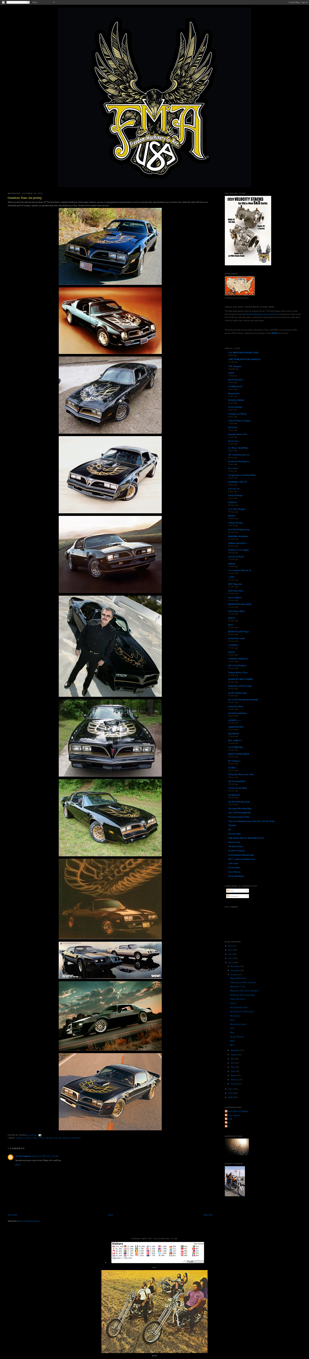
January (234, 1083)
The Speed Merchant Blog (240, 808)
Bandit (19, 1138)
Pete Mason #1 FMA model (242, 1011)
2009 (230, 1097)
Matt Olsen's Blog (236, 611)
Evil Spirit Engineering (238, 529)
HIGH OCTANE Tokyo (238, 631)
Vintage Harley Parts (238, 672)
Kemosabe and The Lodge (240, 685)
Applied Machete (235, 726)
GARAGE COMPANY (238, 658)
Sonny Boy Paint (235, 706)
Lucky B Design (235, 495)
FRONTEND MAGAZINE (240, 604)
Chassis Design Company (239, 420)
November (235, 970)
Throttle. (232, 825)
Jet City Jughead (23, 1156)
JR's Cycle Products (237, 665)
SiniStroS (232, 502)
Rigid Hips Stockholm (238, 536)
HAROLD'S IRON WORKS (240, 679)
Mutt (232, 1032)
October (234, 974)
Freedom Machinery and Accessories (262, 314)
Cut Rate (232, 767)
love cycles (233, 468)
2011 (230, 1088)
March (234, 1075)
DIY (232, 1044)
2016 (230, 945)
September (235, 1050)
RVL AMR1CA (235, 740)
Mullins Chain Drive (237, 543)
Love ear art (233, 488)
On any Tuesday (237, 1036)
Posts (231, 890)
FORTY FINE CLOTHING (237, 1111)
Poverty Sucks (234, 833)
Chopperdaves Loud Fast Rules (242, 474)
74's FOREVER (235, 747)
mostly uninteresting (237, 692)
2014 (230, 954)
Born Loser (233, 440)
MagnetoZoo (234, 393)
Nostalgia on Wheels (237, 413)
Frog (41, 1138)
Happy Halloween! (238, 978)
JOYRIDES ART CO (237, 481)
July (233, 1058)
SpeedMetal (233, 733)
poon (228, 1126)
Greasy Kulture (235, 406)
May (233, 1067)
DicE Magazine (235, 583)
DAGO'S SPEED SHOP (238, 753)
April (233, 1071)
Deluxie (231, 617)
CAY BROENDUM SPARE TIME (243, 352)
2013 (230, 958)
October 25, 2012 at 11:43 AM (45, 1156)
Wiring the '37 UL (238, 986)
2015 (230, 949)
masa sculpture (235, 597)
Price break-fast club (239, 1007)
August (234, 1054)
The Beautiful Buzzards (239, 801)
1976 (232, 1028)
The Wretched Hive (237, 781)
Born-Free (233, 427)
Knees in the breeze (238, 1024)
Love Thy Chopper (236, 508)
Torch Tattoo (234, 867)
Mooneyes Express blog (238, 816)
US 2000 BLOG (235, 386)
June (233, 1062)
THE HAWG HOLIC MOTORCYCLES (246, 837)
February (235, 1079)
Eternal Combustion (237, 712)
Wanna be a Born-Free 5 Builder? (244, 990)
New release (235, 1015)
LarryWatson (234, 871)
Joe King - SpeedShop (238, 447)
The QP (229, 1118)
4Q (229, 829)
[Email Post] (39, 1135)
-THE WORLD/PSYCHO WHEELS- (244, 359)
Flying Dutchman (236, 875)
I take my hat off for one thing (243, 982)
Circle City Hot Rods (237, 787)
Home (110, 1214)
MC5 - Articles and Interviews (241, 858)
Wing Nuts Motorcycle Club (240, 774)
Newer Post (12, 1214)
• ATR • (231, 576)
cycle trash (233, 863)
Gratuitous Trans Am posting (25, 198)
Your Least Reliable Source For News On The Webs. (251, 821)
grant (228, 1122)
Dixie (230, 624)
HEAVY (231, 515)
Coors (27, 1138)
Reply (18, 1164)
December (235, 966)
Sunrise (231, 651)
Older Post (208, 1214)
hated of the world (236, 638)
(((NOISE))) (233, 644)
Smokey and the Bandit (58, 1138)
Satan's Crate (234, 842)
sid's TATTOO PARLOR (239, 812)
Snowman (76, 1138)
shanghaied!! (234, 794)
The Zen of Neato (236, 556)
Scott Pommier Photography (241, 854)
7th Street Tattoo (235, 846)
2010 (230, 1093)
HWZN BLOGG (235, 379)
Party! (232, 1019)
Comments (234, 896)
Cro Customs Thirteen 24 (239, 570)
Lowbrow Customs (236, 850)
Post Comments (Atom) (30, 1220)
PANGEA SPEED (236, 400)
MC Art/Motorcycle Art (239, 454)
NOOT (231, 372)
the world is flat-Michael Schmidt (243, 699)
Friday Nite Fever (237, 999)
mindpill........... (234, 719)
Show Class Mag (235, 590)
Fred (35, 1138)
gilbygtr (231, 563)
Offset (232, 1040)
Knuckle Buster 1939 (237, 434)
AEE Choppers (235, 366)
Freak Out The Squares (238, 461)
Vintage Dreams (235, 522)
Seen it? (233, 1003)
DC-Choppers (234, 760)
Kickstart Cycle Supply (238, 549)
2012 (230, 962)
